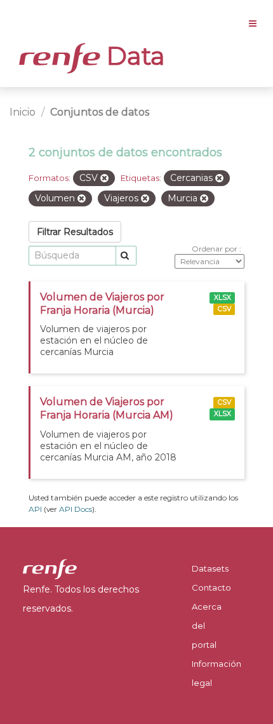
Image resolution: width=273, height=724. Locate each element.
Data (132, 56)
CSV (224, 309)
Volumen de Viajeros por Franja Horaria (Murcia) (102, 303)
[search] (126, 255)
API (35, 509)
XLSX (222, 297)
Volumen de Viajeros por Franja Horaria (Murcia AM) (106, 408)
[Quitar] (104, 178)
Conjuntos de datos (99, 112)
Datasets (210, 568)
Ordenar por (215, 248)
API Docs (75, 509)
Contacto (211, 587)
